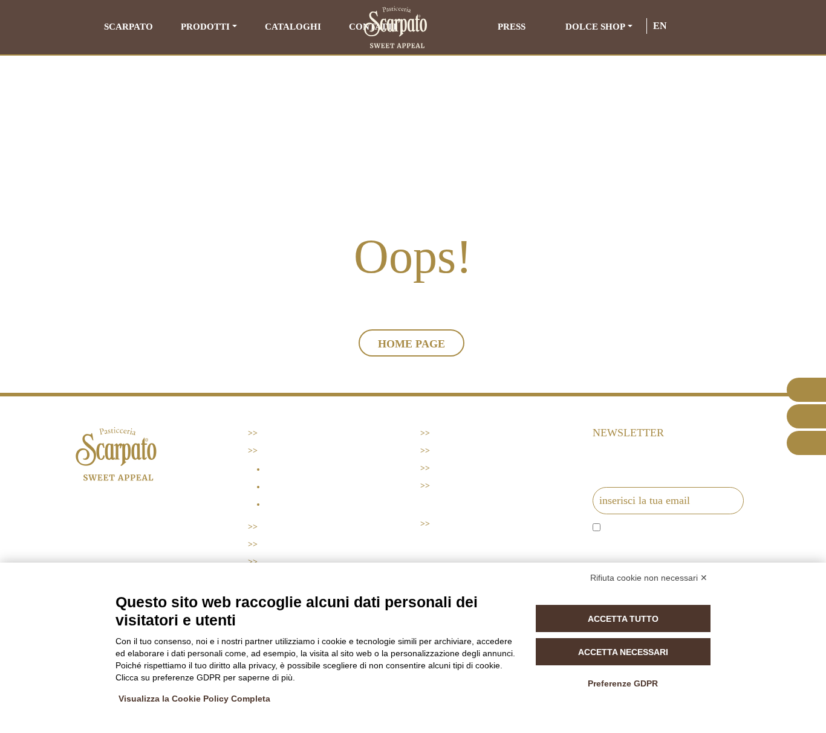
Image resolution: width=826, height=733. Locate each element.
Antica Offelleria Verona (329, 504)
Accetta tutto (623, 619)
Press (511, 26)
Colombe (288, 486)
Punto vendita (467, 523)
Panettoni (290, 469)
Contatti (454, 433)
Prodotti (205, 26)
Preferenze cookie (479, 468)
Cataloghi (293, 26)
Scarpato (128, 26)
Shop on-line (463, 485)
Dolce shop (595, 26)
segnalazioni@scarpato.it (119, 552)
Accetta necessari (623, 652)
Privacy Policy (469, 450)
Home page (411, 344)
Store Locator (297, 561)
